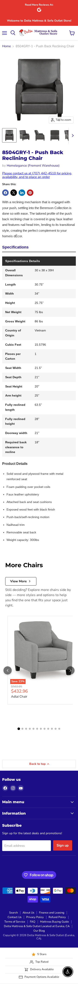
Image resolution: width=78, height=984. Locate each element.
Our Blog (39, 931)
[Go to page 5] (33, 729)
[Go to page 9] (48, 729)
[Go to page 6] (37, 729)
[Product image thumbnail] (24, 135)
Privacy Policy (35, 917)
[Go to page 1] (19, 728)
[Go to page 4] (30, 729)
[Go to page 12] (59, 729)
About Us (28, 913)
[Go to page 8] (45, 729)
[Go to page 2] (22, 729)
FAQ (32, 922)
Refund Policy (57, 917)
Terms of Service (14, 922)
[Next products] (70, 670)
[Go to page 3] (26, 729)
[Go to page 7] (41, 729)
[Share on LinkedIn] (22, 192)
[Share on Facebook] (5, 192)
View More (18, 581)
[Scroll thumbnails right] (71, 136)
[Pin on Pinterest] (30, 192)
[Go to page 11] (56, 729)
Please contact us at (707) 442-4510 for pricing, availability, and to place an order (37, 175)
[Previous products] (7, 670)
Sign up (63, 845)
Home (6, 46)
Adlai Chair (19, 696)
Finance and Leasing (51, 913)
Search (13, 913)
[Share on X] (13, 192)
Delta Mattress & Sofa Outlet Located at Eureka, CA (37, 926)
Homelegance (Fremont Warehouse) (33, 165)
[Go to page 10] (52, 729)
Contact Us (14, 917)
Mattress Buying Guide (54, 922)
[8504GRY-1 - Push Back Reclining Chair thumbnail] (9, 135)
